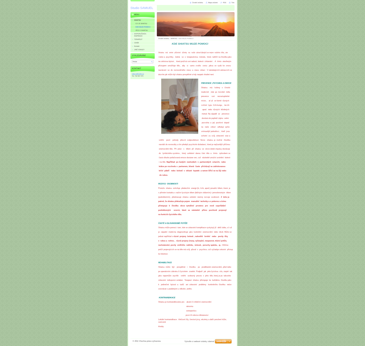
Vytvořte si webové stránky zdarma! (199, 341)
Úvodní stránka (163, 38)
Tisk (232, 2)
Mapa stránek (213, 2)
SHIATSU (174, 38)
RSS (224, 2)
